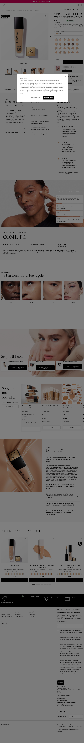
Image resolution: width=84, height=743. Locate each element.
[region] (42, 88)
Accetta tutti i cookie (48, 97)
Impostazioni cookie (36, 97)
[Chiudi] (65, 76)
